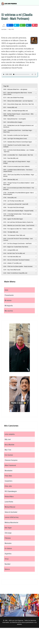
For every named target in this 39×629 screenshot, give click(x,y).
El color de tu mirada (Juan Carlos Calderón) (18, 166)
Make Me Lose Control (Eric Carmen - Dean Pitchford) (20, 225)
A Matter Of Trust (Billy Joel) (14, 263)
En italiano (8, 548)
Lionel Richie (9, 501)
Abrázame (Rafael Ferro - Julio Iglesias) (17, 89)
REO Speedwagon (11, 491)
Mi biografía (9, 305)
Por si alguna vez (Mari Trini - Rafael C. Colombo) (19, 229)
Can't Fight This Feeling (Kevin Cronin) (17, 138)
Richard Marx (9, 496)
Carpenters (8, 481)
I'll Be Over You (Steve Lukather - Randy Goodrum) (19, 266)
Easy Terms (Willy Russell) (13, 270)
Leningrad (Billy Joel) (12, 250)
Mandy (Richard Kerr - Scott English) (16, 119)
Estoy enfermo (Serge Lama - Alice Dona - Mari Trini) (20, 104)
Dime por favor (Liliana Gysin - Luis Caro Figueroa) (20, 101)
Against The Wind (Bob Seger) (15, 219)
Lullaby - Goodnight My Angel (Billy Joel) (17, 110)
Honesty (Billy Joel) (12, 107)
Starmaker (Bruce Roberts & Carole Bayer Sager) (19, 142)
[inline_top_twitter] (17, 25)
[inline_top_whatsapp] (22, 25)
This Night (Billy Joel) (12, 232)
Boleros (7, 569)
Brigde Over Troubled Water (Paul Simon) (17, 247)
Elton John (8, 486)
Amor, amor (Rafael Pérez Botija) (15, 97)
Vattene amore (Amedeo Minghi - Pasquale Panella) (20, 211)
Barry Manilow (9, 444)
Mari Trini (8, 450)
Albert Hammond (10, 465)
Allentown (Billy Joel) (12, 179)
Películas (8, 538)
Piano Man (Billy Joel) (12, 158)
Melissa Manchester (11, 522)
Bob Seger (8, 527)
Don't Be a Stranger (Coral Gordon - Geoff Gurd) (19, 243)
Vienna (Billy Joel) (11, 197)
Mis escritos (9, 311)
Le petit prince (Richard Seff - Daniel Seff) (17, 204)
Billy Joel (8, 439)
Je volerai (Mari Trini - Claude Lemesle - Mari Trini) (20, 155)
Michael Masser (10, 507)
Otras (7, 559)
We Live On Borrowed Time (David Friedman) (18, 260)
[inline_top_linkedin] (29, 25)
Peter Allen (8, 476)
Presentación (9, 295)
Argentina (8, 553)
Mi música (8, 300)
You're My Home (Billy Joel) (14, 256)
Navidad (7, 564)
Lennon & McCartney (12, 517)
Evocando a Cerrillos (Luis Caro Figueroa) (17, 135)
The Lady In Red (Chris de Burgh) (15, 207)
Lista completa (10, 434)
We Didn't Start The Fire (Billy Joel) (16, 253)
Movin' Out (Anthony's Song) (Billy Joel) (17, 273)
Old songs (8, 533)
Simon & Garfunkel (11, 512)
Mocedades (8, 470)
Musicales (8, 543)
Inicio (6, 290)
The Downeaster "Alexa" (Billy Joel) (16, 235)
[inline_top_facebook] (9, 25)
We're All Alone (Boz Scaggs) (14, 122)
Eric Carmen (9, 455)
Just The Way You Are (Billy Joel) (15, 201)
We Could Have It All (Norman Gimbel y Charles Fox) (20, 222)
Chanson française (11, 460)
